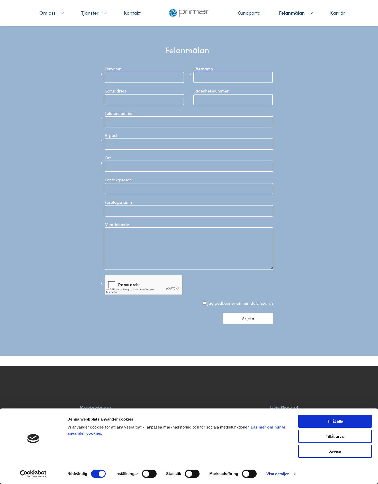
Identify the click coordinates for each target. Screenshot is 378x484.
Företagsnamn (118, 202)
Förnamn (113, 69)
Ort (108, 158)
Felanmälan (292, 13)
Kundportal (249, 13)
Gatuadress (116, 91)
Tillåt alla (335, 421)
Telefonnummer (119, 113)
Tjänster (89, 13)
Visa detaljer (277, 474)
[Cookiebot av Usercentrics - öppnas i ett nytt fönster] (33, 474)
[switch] (149, 474)
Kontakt (132, 13)
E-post (111, 135)
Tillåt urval (335, 436)
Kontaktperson (118, 179)
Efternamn (203, 69)
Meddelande (117, 224)
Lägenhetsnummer (211, 91)
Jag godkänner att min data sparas (240, 303)
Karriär (337, 13)
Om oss (47, 13)
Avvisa (335, 451)
